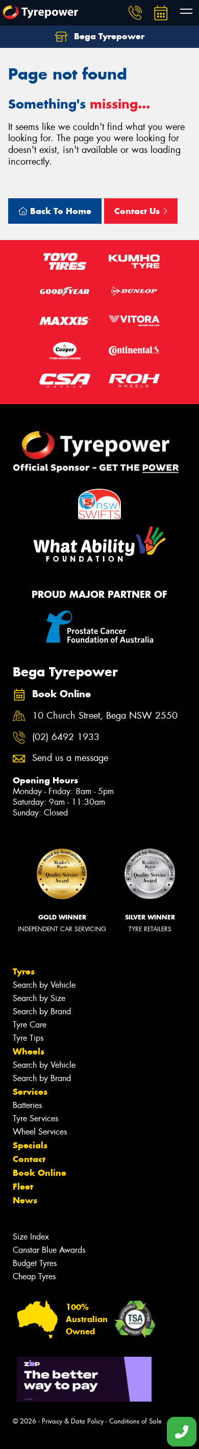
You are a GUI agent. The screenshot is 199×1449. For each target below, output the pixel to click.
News (25, 1200)
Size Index (31, 1236)
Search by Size (39, 998)
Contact (29, 1159)
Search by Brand (42, 1011)
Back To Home (59, 211)
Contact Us (138, 211)
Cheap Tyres (34, 1276)
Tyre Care (29, 1024)
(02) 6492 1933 (66, 737)
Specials (30, 1145)
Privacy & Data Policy (73, 1421)
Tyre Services (35, 1118)
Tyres (24, 971)
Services (30, 1091)
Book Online (39, 1172)
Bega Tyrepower (107, 36)
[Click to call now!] (135, 12)
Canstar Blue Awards (49, 1250)
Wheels (28, 1051)
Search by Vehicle (44, 985)
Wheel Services (40, 1131)
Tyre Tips (28, 1038)
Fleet (23, 1186)
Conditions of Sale (135, 1421)
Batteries (27, 1105)
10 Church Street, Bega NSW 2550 (105, 716)
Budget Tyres (35, 1263)
